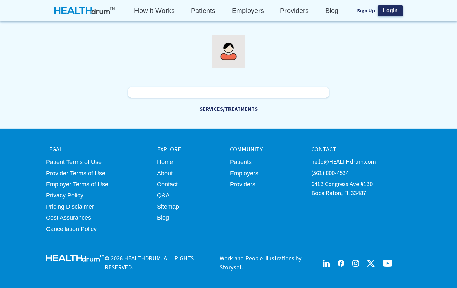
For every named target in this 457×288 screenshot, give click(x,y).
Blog (332, 10)
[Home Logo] (85, 10)
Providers (294, 10)
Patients (203, 10)
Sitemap (168, 206)
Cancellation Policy (71, 228)
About (165, 173)
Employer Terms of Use (77, 184)
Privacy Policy (64, 195)
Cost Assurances (68, 217)
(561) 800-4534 (330, 173)
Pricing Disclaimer (70, 206)
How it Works (154, 10)
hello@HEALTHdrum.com (343, 161)
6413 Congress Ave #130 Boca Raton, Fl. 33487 (342, 188)
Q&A (163, 195)
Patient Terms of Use (74, 161)
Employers (248, 10)
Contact (167, 184)
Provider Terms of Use (75, 173)
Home (165, 161)
